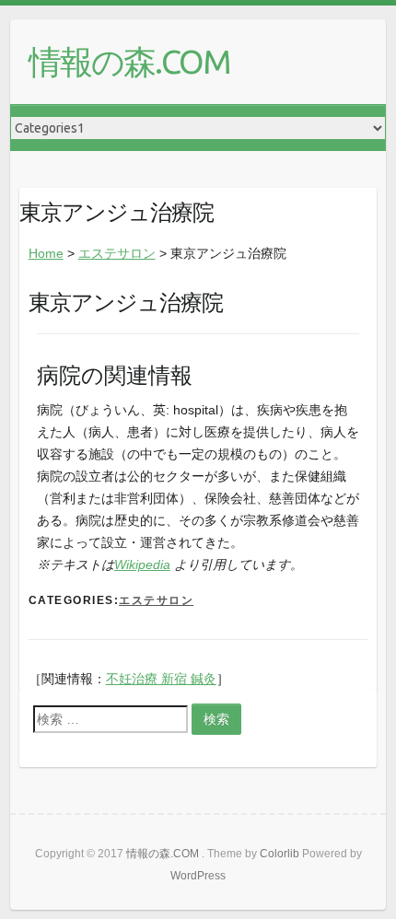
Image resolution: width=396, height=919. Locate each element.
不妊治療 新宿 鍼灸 (161, 678)
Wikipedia (142, 564)
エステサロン (117, 253)
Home (46, 253)
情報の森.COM (129, 61)
